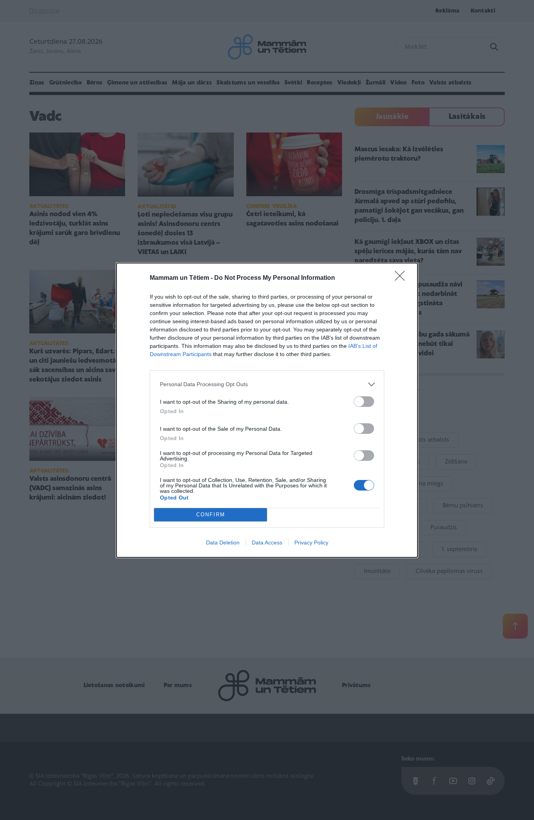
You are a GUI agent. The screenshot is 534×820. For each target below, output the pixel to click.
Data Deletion (223, 542)
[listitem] (267, 384)
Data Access (267, 542)
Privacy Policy (311, 542)
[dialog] (267, 410)
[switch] (364, 401)
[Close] (402, 278)
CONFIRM (210, 514)
